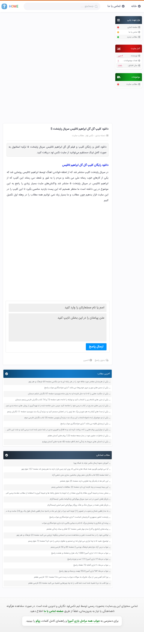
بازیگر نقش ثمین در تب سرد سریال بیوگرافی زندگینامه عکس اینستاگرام (79, 499)
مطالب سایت (131, 84)
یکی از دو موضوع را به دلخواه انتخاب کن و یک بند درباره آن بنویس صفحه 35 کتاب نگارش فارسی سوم (66, 418)
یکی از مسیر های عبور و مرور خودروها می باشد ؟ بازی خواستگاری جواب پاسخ (76, 388)
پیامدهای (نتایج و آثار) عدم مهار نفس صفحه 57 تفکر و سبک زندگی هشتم (77, 529)
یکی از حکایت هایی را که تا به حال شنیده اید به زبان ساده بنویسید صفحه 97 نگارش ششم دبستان (68, 394)
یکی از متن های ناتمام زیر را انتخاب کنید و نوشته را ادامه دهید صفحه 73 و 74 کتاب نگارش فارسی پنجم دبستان (61, 400)
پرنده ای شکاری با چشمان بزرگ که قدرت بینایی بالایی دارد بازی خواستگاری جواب (75, 523)
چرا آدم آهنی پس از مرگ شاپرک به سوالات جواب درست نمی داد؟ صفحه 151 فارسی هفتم (71, 577)
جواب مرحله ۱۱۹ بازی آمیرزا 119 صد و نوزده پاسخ (87, 559)
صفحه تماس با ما (53, 611)
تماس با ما (114, 6)
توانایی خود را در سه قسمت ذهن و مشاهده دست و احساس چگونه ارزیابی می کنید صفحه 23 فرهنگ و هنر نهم (62, 535)
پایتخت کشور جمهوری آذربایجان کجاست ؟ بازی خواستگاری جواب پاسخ (78, 517)
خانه (134, 6)
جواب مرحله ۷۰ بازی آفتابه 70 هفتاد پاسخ (90, 565)
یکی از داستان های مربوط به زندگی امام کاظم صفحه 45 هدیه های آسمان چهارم (75, 442)
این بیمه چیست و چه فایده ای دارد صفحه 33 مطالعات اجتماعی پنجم (79, 487)
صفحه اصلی (132, 27)
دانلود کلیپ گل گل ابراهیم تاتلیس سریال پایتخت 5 (79, 129)
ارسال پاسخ (96, 346)
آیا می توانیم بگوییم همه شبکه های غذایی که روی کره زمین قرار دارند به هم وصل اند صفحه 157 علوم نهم (64, 469)
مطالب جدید (132, 37)
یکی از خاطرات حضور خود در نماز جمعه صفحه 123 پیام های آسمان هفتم (78, 436)
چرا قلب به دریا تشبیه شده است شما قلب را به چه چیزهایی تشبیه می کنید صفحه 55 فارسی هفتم (68, 583)
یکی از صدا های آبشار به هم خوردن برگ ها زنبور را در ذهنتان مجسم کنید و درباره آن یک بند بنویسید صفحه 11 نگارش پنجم (57, 412)
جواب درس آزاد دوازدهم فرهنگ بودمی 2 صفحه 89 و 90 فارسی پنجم (79, 547)
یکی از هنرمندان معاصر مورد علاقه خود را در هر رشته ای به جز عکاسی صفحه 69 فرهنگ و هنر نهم (68, 382)
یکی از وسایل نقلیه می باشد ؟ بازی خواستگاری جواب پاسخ (84, 424)
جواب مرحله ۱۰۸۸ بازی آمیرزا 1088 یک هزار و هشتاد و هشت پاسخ (79, 553)
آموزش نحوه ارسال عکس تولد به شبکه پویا (91, 463)
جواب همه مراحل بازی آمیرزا (84, 621)
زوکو (38, 621)
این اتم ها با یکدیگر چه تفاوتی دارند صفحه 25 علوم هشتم (84, 481)
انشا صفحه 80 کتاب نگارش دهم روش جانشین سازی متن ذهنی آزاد (80, 475)
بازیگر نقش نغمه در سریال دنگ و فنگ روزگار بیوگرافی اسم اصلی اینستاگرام (77, 505)
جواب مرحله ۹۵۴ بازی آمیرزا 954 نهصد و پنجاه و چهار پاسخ (83, 571)
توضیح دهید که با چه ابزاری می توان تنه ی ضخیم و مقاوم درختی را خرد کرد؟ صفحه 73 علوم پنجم (68, 541)
